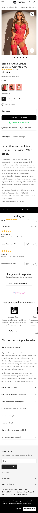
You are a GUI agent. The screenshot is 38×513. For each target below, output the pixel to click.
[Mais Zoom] (32, 50)
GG (21, 99)
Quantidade (6, 111)
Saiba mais (13, 331)
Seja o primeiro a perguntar (19, 283)
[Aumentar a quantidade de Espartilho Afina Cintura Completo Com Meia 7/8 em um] (34, 111)
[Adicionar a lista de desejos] (32, 14)
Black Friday (13, 7)
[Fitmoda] (19, 2)
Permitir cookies (29, 509)
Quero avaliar (31, 220)
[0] (34, 2)
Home (3, 7)
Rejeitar (18, 509)
